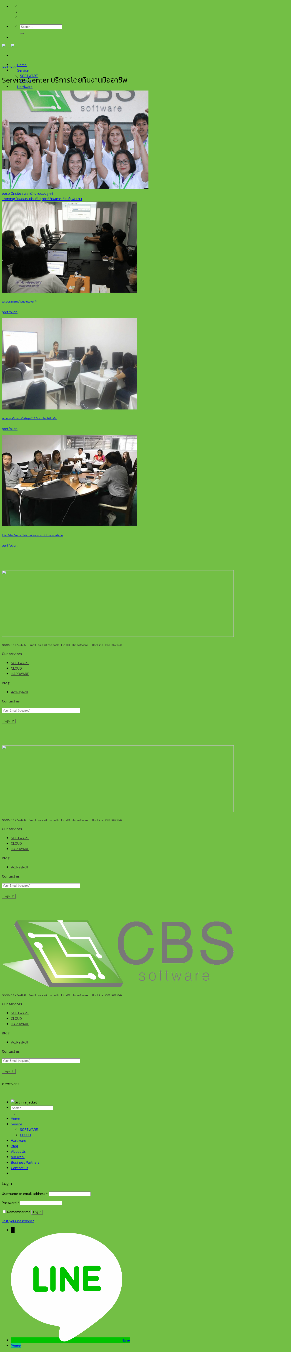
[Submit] (22, 33)
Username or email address (25, 1193)
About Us (18, 1151)
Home (22, 64)
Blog (14, 1146)
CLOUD (16, 668)
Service (23, 70)
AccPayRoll (19, 692)
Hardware (25, 86)
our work (18, 1157)
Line (126, 1340)
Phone (16, 1345)
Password (10, 1202)
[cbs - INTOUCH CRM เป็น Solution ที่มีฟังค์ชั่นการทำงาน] (11, 46)
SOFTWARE (20, 663)
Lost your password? (18, 1221)
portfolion (10, 67)
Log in (37, 1212)
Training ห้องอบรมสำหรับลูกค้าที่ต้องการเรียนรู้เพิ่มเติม (42, 199)
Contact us (19, 1168)
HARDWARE (20, 673)
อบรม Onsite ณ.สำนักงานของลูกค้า (28, 193)
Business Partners (25, 1162)
